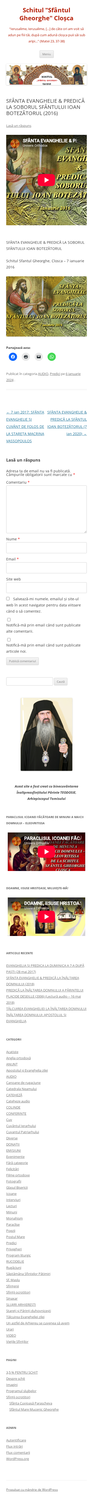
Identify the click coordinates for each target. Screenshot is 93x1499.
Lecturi (11, 1206)
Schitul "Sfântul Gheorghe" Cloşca (46, 14)
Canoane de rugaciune (23, 1082)
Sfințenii (12, 1286)
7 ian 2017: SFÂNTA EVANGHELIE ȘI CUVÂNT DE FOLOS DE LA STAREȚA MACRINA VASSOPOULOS (25, 426)
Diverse (12, 1138)
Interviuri (13, 1199)
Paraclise (13, 1224)
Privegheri (14, 1249)
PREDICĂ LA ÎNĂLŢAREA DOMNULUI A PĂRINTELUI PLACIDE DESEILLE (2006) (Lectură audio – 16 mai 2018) (44, 996)
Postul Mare (15, 1236)
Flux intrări (14, 1446)
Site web (13, 579)
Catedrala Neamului (21, 1088)
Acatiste (12, 1052)
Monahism (14, 1218)
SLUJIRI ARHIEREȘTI (21, 1304)
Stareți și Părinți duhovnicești (28, 1310)
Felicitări (12, 1169)
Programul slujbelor (21, 1391)
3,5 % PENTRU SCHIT (22, 1372)
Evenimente (15, 1156)
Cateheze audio (18, 1101)
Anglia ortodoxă (18, 1058)
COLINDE (13, 1107)
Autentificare (16, 1440)
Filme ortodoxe (18, 1175)
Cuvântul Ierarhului (21, 1125)
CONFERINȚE (16, 1113)
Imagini (12, 1384)
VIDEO (11, 1335)
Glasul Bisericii (17, 1187)
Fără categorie (17, 1162)
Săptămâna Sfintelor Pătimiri (28, 1273)
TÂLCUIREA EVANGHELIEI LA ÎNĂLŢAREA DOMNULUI (46, 1008)
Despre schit (15, 1378)
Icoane (11, 1193)
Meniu (46, 54)
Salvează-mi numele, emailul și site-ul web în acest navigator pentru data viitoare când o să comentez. (43, 605)
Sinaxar (12, 1298)
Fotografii (13, 1181)
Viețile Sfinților (17, 1341)
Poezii (10, 1230)
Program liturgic (18, 1255)
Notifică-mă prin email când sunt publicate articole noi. (43, 648)
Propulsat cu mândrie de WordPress (32, 1489)
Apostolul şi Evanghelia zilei (27, 1070)
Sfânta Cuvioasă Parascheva (30, 1403)
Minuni (11, 1212)
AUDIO (43, 373)
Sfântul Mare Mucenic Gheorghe (34, 1409)
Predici (55, 373)
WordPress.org (17, 1458)
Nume (13, 539)
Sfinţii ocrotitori (18, 1397)
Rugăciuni (13, 1267)
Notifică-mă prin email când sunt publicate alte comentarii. (43, 628)
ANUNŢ (12, 1064)
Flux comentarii (18, 1452)
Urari (10, 1329)
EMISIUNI (13, 1150)
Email (12, 559)
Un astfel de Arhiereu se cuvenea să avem (37, 1323)
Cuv (9, 1119)
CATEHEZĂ (14, 1095)
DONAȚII (13, 1144)
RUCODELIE (15, 1261)
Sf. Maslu (13, 1280)
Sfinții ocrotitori (18, 1292)
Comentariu (18, 482)
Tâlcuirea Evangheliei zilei (25, 1317)
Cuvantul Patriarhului (22, 1132)
